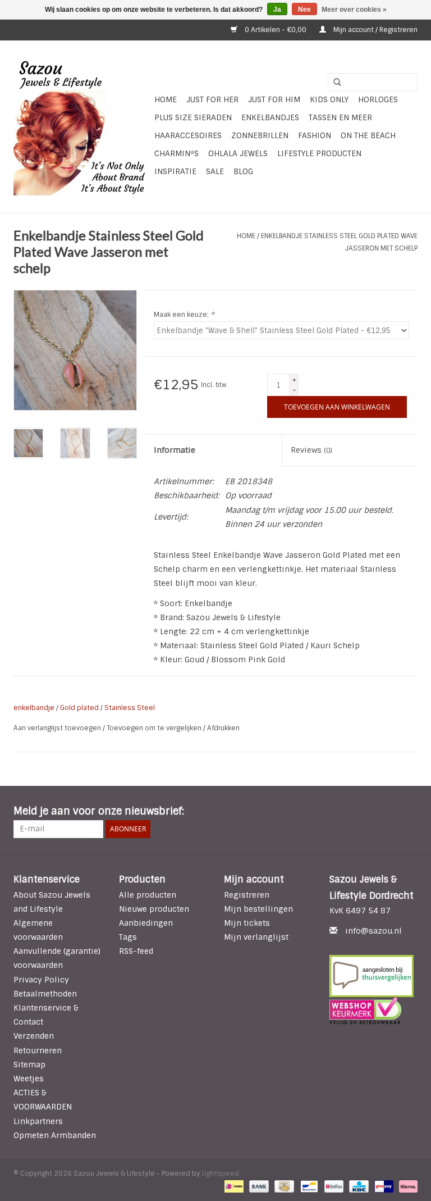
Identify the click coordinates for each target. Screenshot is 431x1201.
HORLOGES (378, 99)
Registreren (246, 895)
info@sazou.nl (373, 931)
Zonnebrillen (259, 135)
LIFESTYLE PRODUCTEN (319, 153)
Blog (243, 171)
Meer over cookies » (354, 9)
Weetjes (28, 1078)
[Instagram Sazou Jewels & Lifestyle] (409, 812)
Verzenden (33, 1036)
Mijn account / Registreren (375, 29)
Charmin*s (176, 153)
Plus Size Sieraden (193, 117)
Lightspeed (220, 1173)
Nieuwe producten (154, 909)
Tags (128, 937)
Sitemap (29, 1064)
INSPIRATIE (175, 171)
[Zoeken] (333, 82)
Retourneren (37, 1050)
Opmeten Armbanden (54, 1135)
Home (165, 99)
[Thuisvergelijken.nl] (373, 976)
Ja (277, 9)
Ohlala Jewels (238, 153)
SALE (215, 171)
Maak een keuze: (184, 314)
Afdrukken (223, 728)
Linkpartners (38, 1121)
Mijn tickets (247, 923)
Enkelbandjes (270, 117)
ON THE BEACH (368, 135)
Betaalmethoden (45, 994)
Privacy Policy (41, 980)
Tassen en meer (340, 117)
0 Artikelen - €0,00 (275, 29)
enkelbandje (33, 707)
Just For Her (212, 99)
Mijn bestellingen (258, 909)
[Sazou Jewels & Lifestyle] (82, 126)
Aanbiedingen (146, 923)
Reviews (311, 450)
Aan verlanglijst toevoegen (58, 728)
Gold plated (79, 707)
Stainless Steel (129, 707)
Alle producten (147, 895)
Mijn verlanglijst (256, 937)
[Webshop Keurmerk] (373, 1010)
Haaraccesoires (188, 135)
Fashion (314, 135)
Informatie (174, 450)
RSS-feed (136, 951)
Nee (304, 9)
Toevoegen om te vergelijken (155, 728)
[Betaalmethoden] (233, 1185)
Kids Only (329, 99)
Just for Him (274, 99)
